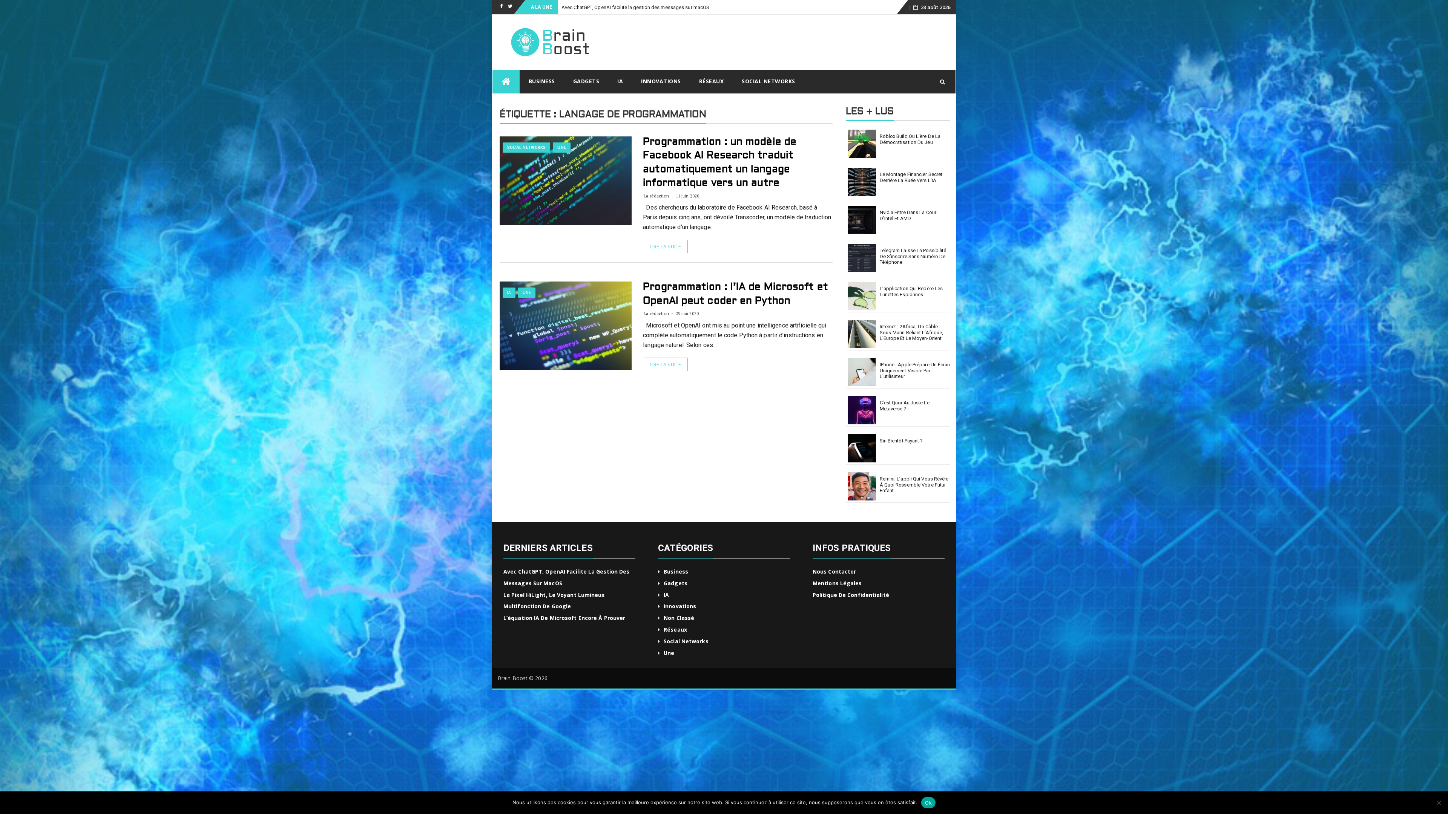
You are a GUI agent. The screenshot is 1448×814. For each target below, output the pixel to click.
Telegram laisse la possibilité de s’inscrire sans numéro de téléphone (913, 256)
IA (620, 81)
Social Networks (768, 81)
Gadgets (586, 81)
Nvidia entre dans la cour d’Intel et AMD (908, 215)
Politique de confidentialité (851, 594)
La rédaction (656, 196)
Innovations (661, 81)
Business (542, 81)
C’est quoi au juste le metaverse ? (905, 406)
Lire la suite (665, 246)
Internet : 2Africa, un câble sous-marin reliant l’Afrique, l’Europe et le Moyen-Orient (911, 332)
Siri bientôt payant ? (901, 441)
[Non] (1438, 802)
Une (561, 147)
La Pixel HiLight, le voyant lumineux (599, 7)
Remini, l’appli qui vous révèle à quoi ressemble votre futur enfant (914, 484)
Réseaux (711, 81)
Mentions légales (837, 583)
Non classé (679, 617)
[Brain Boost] (506, 81)
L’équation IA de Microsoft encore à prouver (564, 617)
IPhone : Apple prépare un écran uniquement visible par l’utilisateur (915, 370)
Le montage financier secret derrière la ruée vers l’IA (911, 177)
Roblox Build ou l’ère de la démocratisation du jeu (910, 139)
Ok (928, 803)
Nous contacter (834, 571)
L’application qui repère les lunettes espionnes (911, 291)
